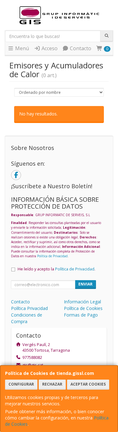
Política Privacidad (29, 308)
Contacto (80, 48)
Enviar (85, 284)
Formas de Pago (81, 315)
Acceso (49, 48)
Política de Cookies (83, 308)
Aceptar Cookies (88, 384)
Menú (21, 48)
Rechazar (52, 384)
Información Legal (82, 302)
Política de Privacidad (52, 256)
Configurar (21, 384)
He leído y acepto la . (56, 269)
